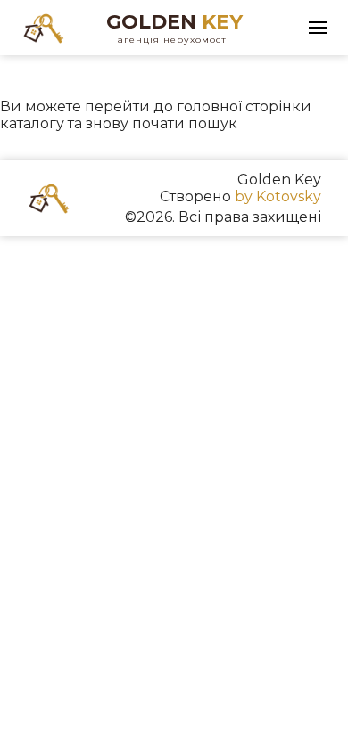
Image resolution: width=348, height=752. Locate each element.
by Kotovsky (278, 196)
